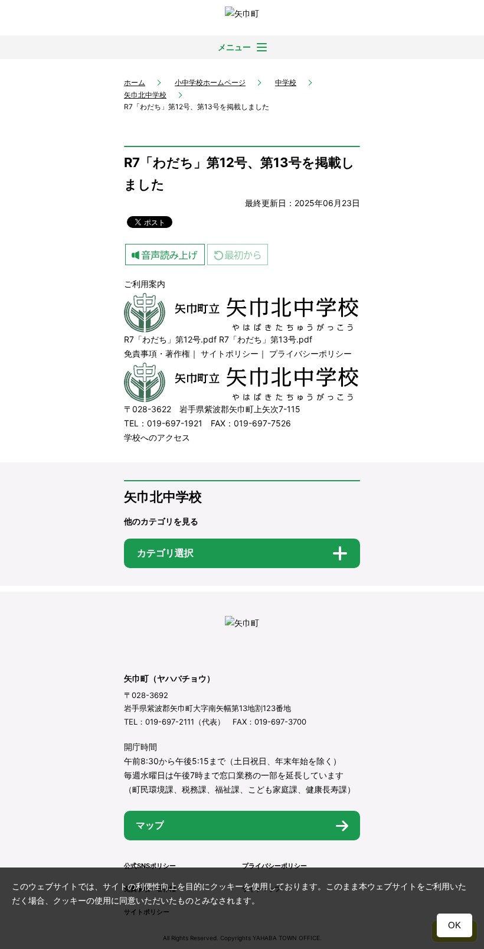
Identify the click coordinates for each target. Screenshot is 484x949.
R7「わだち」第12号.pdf (170, 339)
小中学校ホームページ (210, 82)
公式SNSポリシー (150, 866)
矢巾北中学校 (145, 94)
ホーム (134, 82)
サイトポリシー (230, 353)
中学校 (285, 82)
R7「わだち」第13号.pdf (265, 339)
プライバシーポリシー (310, 353)
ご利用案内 (144, 284)
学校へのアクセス (157, 437)
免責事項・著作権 (157, 353)
